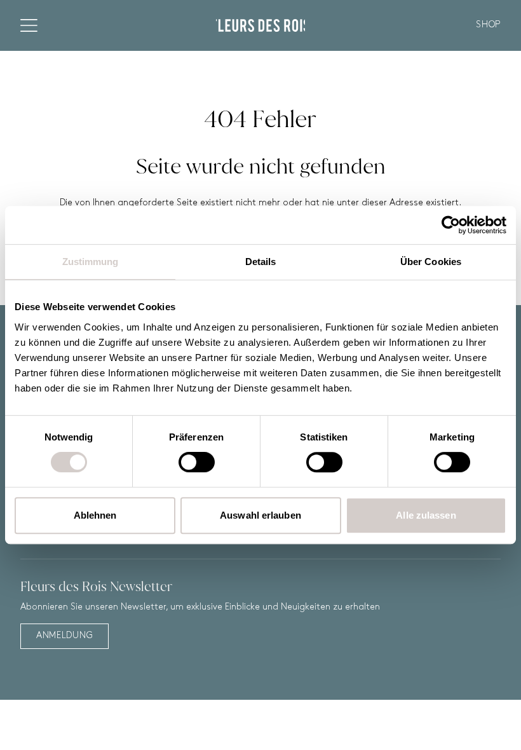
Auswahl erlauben (260, 515)
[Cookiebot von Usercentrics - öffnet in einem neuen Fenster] (450, 225)
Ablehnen (95, 515)
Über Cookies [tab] (430, 261)
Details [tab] (260, 261)
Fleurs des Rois (260, 25)
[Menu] (28, 25)
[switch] (197, 462)
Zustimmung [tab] (90, 261)
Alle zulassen (426, 515)
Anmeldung (64, 636)
